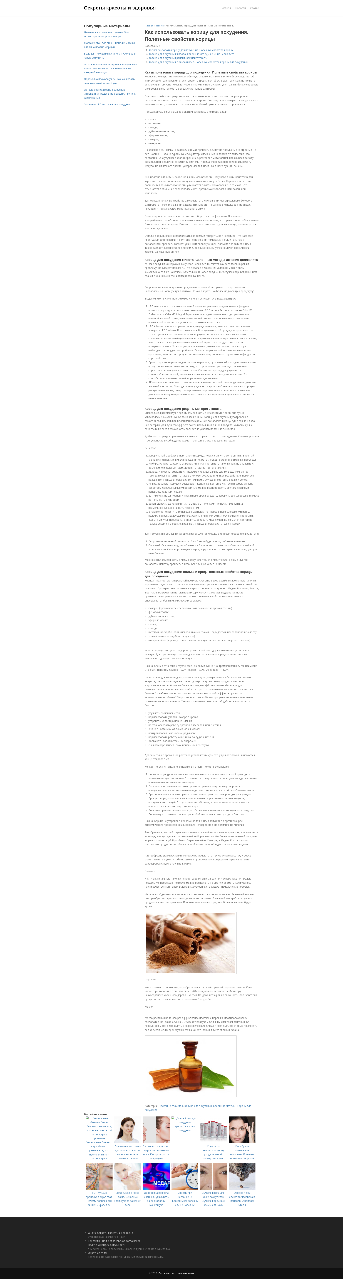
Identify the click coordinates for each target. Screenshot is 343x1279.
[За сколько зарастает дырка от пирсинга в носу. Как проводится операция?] (156, 1142)
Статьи (254, 8)
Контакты (94, 1241)
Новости (240, 8)
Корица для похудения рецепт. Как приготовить (177, 58)
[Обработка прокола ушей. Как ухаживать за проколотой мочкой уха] (156, 1188)
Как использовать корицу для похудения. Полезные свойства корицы (190, 50)
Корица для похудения (198, 1106)
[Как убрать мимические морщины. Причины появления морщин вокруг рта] (242, 1142)
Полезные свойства (171, 1106)
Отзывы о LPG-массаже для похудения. (108, 104)
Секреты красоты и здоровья (120, 7)
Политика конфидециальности (106, 1244)
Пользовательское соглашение (121, 1241)
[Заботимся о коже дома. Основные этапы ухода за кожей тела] (127, 1188)
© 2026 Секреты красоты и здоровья (110, 1232)
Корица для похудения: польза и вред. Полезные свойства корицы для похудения (198, 62)
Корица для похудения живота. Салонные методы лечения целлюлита (191, 54)
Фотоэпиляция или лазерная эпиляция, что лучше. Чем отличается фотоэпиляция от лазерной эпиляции (110, 68)
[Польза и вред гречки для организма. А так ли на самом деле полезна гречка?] (127, 1142)
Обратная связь (98, 1253)
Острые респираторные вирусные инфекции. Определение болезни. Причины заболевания (110, 93)
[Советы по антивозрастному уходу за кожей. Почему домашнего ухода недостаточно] (213, 1142)
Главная (226, 8)
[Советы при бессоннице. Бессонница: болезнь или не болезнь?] (185, 1188)
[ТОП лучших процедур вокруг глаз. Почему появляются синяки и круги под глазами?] (99, 1188)
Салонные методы (224, 1106)
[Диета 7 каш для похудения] (185, 1122)
